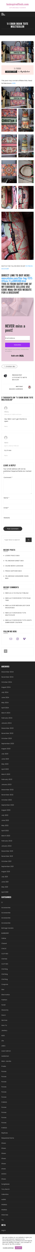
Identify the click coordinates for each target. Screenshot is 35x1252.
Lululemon (5, 1056)
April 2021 (4, 892)
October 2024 (6, 682)
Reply (6, 426)
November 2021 (7, 856)
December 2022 (7, 790)
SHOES (3, 1174)
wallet (3, 1199)
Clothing (4, 969)
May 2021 (4, 887)
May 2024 (5, 703)
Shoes (3, 1143)
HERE (14, 83)
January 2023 (6, 784)
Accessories (5, 908)
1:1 (14, 68)
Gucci (3, 1015)
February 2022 (6, 841)
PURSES (4, 1102)
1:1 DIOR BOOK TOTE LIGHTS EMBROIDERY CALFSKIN (18, 621)
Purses (18, 68)
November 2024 (7, 677)
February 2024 (6, 718)
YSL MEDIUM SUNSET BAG (14, 561)
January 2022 (6, 846)
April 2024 (5, 708)
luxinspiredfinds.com (17, 4)
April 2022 (5, 831)
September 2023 (7, 743)
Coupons (4, 984)
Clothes (4, 959)
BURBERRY (5, 933)
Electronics (5, 995)
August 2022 (5, 810)
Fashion (4, 1000)
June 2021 (4, 882)
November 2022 (7, 795)
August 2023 (5, 749)
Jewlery (4, 1030)
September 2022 (7, 805)
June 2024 (5, 697)
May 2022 (4, 825)
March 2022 (5, 836)
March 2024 (5, 713)
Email (6, 508)
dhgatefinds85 (25, 71)
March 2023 (5, 774)
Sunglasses (5, 1184)
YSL (2, 1220)
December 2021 (7, 851)
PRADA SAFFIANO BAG (13, 571)
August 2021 (5, 871)
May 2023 (4, 764)
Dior (2, 989)
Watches (4, 1215)
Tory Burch (5, 1189)
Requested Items (7, 1138)
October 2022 (6, 800)
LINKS (3, 1046)
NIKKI (6, 443)
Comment (8, 477)
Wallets (4, 1204)
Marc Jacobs (6, 1061)
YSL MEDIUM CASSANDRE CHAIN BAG (16, 577)
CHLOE (3, 948)
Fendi (3, 1005)
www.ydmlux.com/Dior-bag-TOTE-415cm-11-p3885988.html (17, 279)
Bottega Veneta (7, 928)
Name (6, 498)
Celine (3, 938)
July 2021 (4, 877)
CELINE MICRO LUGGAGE (14, 566)
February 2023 (6, 779)
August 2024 (6, 687)
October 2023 (6, 738)
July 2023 (4, 754)
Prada (3, 1066)
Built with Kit (17, 355)
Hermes (4, 1020)
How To (4, 1025)
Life (2, 1041)
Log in (3, 1230)
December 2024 (7, 672)
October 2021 (6, 861)
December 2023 (7, 728)
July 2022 (4, 815)
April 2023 (5, 769)
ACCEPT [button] (18, 1248)
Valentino (4, 1194)
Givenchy (4, 1010)
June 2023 (5, 759)
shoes (3, 1169)
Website (7, 518)
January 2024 (6, 723)
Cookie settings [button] (8, 1248)
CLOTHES (4, 954)
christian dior (10, 366)
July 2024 (4, 692)
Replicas (4, 1133)
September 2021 (7, 866)
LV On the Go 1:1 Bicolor (20, 593)
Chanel (4, 943)
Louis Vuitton (6, 1051)
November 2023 (7, 733)
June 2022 (5, 820)
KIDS (3, 1036)
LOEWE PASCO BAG (12, 555)
